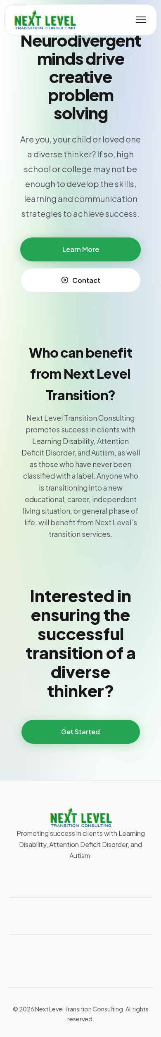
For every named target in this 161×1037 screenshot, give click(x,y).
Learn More (80, 249)
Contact (86, 280)
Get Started (80, 731)
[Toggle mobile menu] (141, 19)
